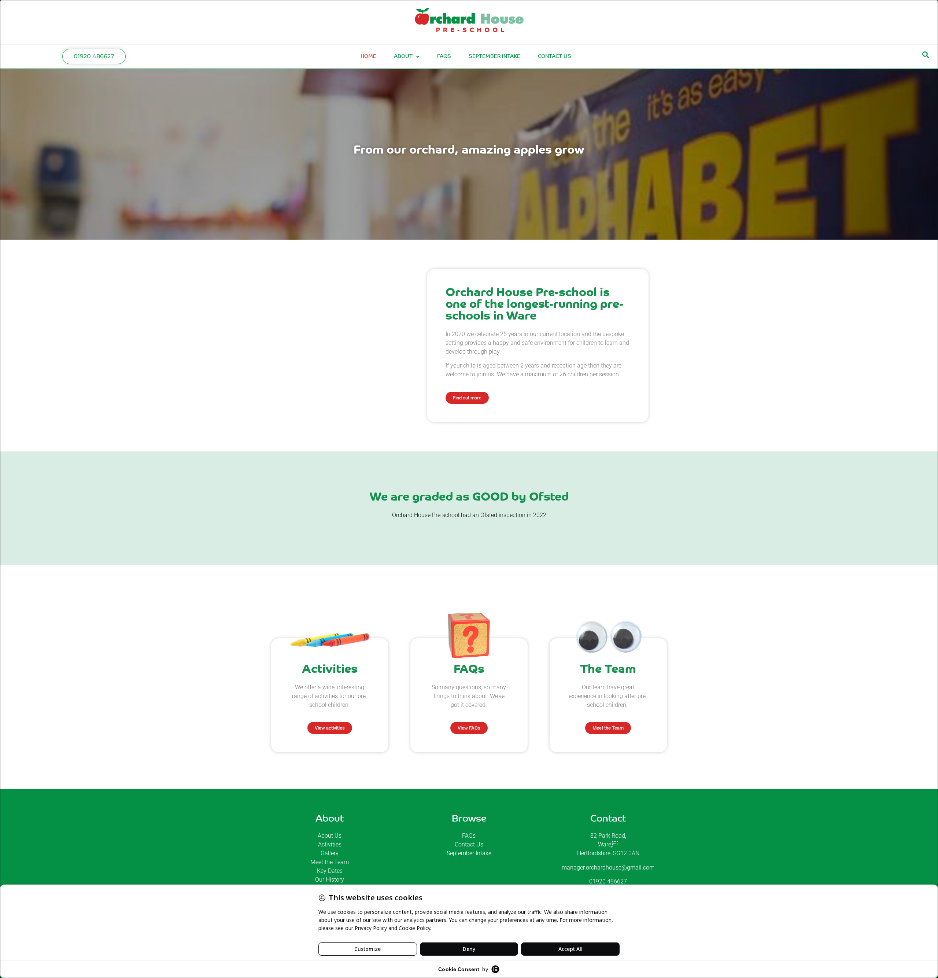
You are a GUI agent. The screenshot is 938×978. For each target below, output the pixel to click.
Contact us (554, 56)
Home (368, 56)
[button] (926, 55)
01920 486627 (608, 881)
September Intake (494, 56)
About (403, 56)
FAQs (444, 56)
